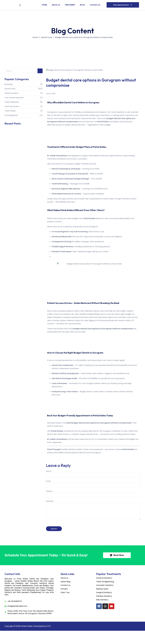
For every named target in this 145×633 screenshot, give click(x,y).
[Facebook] (99, 606)
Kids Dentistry (102, 599)
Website (49, 491)
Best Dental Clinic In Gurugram (17, 172)
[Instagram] (105, 606)
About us (56, 5)
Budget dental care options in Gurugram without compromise (84, 37)
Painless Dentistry (104, 596)
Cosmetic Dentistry (105, 585)
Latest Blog (65, 581)
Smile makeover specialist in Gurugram (21, 148)
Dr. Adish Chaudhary (84, 365)
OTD (49, 626)
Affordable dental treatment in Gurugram (22, 203)
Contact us (95, 5)
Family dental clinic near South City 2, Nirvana (20, 186)
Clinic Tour (65, 592)
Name (49, 471)
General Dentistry (104, 578)
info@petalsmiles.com (17, 606)
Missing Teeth (102, 588)
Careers (64, 588)
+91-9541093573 (14, 601)
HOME (44, 5)
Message (50, 501)
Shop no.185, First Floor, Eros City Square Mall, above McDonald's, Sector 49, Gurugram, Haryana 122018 (30, 612)
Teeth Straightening (105, 581)
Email (48, 481)
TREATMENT (70, 5)
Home (35, 37)
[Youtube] (111, 606)
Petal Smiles (57, 431)
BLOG (82, 5)
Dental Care (46, 37)
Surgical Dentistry (104, 592)
